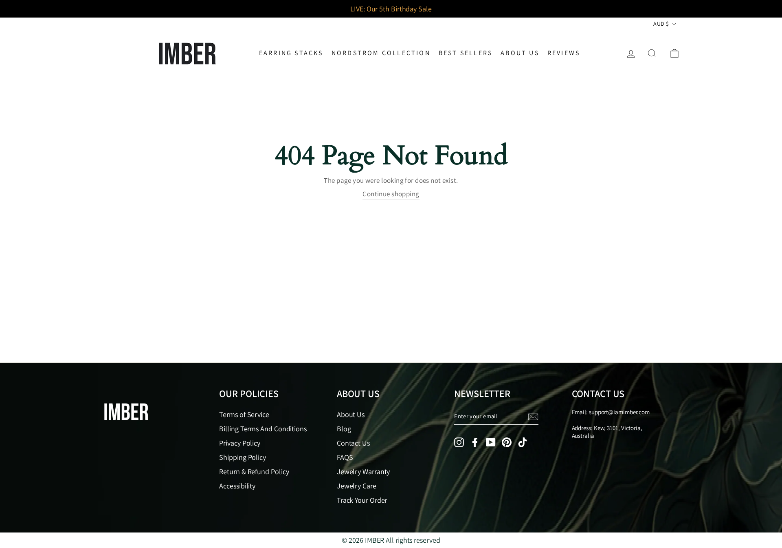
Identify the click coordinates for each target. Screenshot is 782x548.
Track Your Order (362, 500)
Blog (344, 428)
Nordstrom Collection (381, 53)
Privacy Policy (239, 443)
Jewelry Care (356, 485)
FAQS (345, 457)
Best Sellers (465, 53)
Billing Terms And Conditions (262, 428)
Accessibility (237, 485)
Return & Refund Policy (254, 471)
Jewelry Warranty (363, 471)
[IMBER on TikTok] (522, 442)
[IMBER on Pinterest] (507, 442)
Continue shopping (390, 193)
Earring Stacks (291, 53)
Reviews (563, 53)
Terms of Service (244, 414)
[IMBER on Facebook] (475, 442)
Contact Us (353, 443)
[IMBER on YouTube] (491, 442)
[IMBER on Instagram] (459, 442)
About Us (520, 53)
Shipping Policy (242, 457)
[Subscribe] (533, 417)
